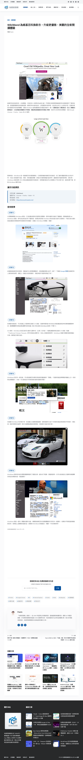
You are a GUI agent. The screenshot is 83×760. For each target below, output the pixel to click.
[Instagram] (75, 1)
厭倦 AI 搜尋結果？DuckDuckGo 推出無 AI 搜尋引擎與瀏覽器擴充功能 (32, 686)
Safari (47, 597)
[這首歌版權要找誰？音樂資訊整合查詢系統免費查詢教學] (56, 716)
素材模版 (71, 7)
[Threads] (78, 1)
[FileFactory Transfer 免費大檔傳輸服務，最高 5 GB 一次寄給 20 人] (56, 733)
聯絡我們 (19, 1)
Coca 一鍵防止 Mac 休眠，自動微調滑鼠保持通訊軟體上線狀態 (50, 686)
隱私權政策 (31, 1)
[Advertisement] (41, 47)
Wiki (54, 597)
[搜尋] (78, 7)
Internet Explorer (38, 597)
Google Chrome (20, 597)
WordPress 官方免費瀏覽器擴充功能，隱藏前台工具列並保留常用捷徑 (14, 666)
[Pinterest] (73, 1)
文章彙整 (12, 1)
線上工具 (33, 7)
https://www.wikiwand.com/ (24, 200)
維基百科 (20, 601)
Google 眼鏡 (64, 271)
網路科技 (56, 7)
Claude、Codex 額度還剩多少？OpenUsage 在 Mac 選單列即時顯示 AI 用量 (42, 716)
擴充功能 (11, 601)
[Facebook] (68, 1)
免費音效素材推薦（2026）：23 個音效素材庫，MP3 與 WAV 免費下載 (70, 725)
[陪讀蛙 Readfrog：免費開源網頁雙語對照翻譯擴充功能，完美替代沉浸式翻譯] (15, 678)
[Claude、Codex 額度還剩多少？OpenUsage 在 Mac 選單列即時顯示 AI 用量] (29, 716)
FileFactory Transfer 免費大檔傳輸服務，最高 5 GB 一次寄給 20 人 (69, 733)
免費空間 (40, 7)
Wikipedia (62, 597)
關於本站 (6, 1)
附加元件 (37, 601)
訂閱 (57, 588)
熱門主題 (48, 7)
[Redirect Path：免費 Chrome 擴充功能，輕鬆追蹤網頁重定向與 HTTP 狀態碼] (68, 678)
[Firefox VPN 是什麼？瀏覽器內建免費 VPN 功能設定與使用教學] (32, 658)
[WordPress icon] (25, 625)
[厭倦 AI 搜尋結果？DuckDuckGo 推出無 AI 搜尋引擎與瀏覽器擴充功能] (32, 678)
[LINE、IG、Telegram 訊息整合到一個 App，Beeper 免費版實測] (29, 744)
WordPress (74, 757)
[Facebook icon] (19, 625)
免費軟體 (25, 7)
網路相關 (28, 601)
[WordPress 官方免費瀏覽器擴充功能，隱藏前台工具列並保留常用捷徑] (15, 658)
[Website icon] (22, 625)
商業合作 (25, 1)
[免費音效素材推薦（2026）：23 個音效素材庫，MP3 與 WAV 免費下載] (56, 725)
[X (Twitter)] (71, 1)
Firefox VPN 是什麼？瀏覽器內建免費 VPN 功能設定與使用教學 (32, 666)
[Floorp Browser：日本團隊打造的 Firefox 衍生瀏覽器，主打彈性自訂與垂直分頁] (68, 658)
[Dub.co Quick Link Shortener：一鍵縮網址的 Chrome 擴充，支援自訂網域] (50, 658)
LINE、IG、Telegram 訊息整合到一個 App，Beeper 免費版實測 (42, 744)
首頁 (8, 20)
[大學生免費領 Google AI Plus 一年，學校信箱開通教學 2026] (29, 725)
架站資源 (63, 7)
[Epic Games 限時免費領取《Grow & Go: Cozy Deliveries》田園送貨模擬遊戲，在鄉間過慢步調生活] (29, 733)
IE (29, 597)
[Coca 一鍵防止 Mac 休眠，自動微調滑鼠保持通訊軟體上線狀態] (50, 678)
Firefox (10, 597)
